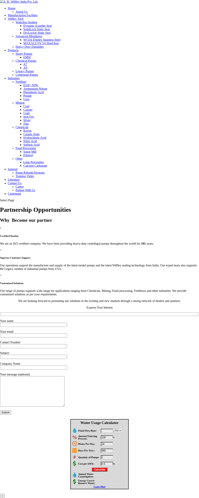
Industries (14, 78)
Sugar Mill (29, 151)
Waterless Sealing (26, 22)
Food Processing (26, 148)
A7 (25, 64)
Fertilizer (21, 81)
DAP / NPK (30, 85)
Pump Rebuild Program (30, 172)
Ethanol (28, 155)
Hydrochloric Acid (34, 137)
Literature (14, 179)
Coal (26, 106)
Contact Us (15, 183)
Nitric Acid (30, 141)
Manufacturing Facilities (23, 15)
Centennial (14, 193)
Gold (26, 113)
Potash (27, 95)
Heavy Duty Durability (30, 46)
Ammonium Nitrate (35, 88)
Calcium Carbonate (35, 165)
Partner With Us (25, 190)
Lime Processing (33, 162)
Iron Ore (28, 116)
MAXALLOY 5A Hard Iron (41, 43)
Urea (26, 99)
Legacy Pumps (25, 71)
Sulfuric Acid (31, 144)
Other (19, 158)
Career (20, 186)
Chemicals (22, 127)
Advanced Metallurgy (29, 36)
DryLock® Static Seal (37, 32)
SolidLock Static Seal (36, 29)
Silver (27, 120)
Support (12, 169)
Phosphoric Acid (33, 92)
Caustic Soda (31, 134)
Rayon (27, 130)
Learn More (100, 486)
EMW (27, 57)
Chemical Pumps (26, 60)
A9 (25, 67)
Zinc (26, 123)
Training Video (25, 176)
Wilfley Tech (16, 18)
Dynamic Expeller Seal (37, 25)
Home (11, 8)
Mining (20, 102)
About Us (22, 11)
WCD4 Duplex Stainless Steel (41, 39)
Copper (27, 109)
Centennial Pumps (27, 74)
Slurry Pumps (24, 53)
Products (13, 50)
